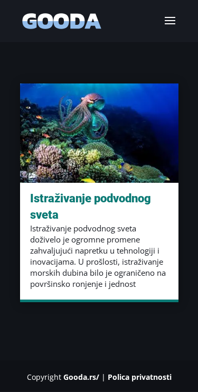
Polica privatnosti (140, 377)
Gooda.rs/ (81, 377)
